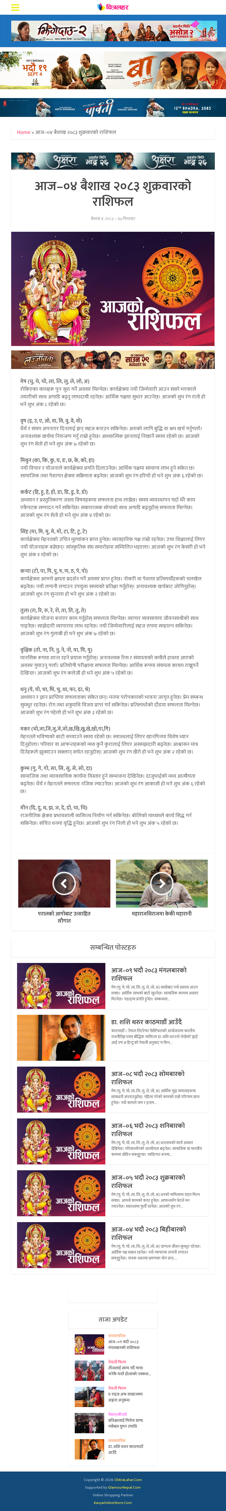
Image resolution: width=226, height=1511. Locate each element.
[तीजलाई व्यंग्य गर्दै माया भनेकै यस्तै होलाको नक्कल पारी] (91, 1371)
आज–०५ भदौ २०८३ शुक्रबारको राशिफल (148, 1181)
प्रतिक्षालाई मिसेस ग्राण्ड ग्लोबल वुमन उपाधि (125, 1423)
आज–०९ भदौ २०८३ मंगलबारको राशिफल (149, 974)
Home (23, 132)
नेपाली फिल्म (117, 1362)
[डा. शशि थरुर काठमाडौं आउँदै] (91, 1449)
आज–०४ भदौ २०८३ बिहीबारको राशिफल (148, 1233)
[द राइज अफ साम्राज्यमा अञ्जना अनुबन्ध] (91, 1397)
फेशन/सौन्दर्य (117, 1414)
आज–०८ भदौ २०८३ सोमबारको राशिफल (148, 1078)
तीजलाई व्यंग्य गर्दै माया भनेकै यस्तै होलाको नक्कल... (129, 1371)
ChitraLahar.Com (128, 1480)
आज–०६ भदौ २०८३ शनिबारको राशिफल (148, 1130)
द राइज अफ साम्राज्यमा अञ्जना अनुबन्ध (125, 1397)
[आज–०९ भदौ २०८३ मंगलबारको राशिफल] (91, 1344)
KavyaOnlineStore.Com (113, 1503)
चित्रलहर (129, 218)
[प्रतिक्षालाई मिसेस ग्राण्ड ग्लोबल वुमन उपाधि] (91, 1423)
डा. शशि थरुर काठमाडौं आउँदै (146, 1022)
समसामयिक (117, 1336)
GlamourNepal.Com (124, 1487)
